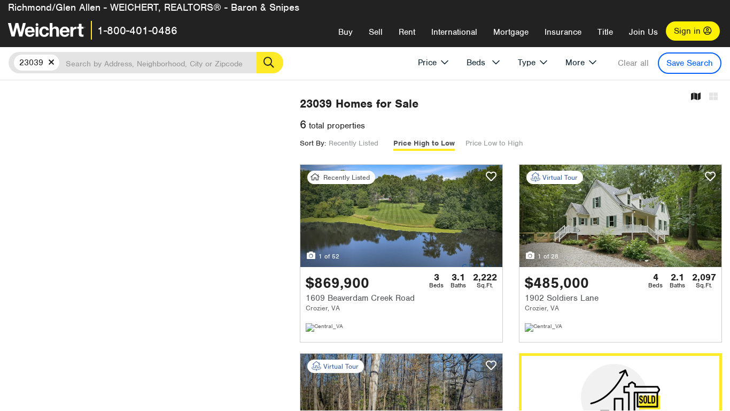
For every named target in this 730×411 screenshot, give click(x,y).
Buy (345, 32)
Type (526, 62)
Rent (407, 32)
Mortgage (511, 32)
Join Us (643, 32)
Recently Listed (353, 143)
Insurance (563, 32)
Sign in (688, 31)
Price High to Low (424, 143)
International (454, 32)
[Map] (696, 97)
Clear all (633, 63)
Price (427, 62)
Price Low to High (494, 143)
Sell (376, 32)
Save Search (689, 63)
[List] (713, 97)
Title (605, 32)
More (575, 62)
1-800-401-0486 (137, 30)
